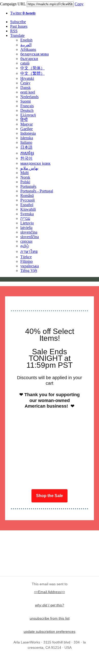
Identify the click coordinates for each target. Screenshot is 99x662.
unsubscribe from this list (50, 618)
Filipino (26, 261)
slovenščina (29, 237)
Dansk (25, 87)
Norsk (25, 177)
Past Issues (18, 26)
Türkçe (26, 257)
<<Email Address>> (49, 592)
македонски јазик (35, 163)
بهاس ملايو (29, 168)
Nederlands (29, 97)
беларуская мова (34, 54)
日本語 (26, 147)
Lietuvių (27, 223)
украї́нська (29, 266)
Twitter (23, 13)
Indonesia (28, 133)
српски (26, 241)
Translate (17, 35)
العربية (25, 45)
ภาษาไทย (29, 251)
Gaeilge (26, 129)
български (29, 58)
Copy (79, 4)
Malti (24, 173)
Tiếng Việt (28, 270)
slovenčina (28, 232)
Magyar (26, 124)
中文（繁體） (32, 73)
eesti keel (27, 92)
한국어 (26, 158)
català (24, 63)
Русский (27, 200)
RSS (14, 31)
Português (28, 186)
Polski (25, 182)
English (26, 40)
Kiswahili (28, 209)
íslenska (26, 138)
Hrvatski (27, 78)
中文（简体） (32, 68)
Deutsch (27, 110)
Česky (25, 83)
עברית (25, 218)
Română (27, 195)
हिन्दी (24, 119)
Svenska (27, 214)
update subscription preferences (49, 631)
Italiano (26, 142)
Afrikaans (28, 49)
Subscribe (18, 22)
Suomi (25, 101)
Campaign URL (13, 4)
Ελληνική (28, 115)
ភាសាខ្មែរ (27, 153)
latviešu (26, 227)
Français (27, 106)
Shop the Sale (49, 496)
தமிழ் (24, 246)
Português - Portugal (36, 191)
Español (26, 205)
